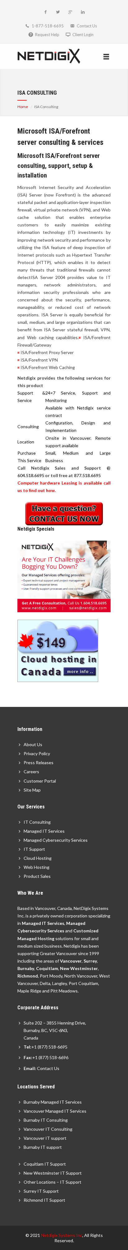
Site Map (32, 790)
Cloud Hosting (38, 858)
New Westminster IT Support (53, 1173)
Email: (30, 1068)
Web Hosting (36, 867)
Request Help (47, 34)
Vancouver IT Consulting (48, 1129)
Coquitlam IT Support (45, 1164)
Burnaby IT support (43, 1147)
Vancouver (71, 961)
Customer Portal (40, 781)
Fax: (28, 1057)
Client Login (83, 34)
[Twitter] (58, 12)
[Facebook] (45, 12)
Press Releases (38, 762)
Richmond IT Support (44, 1200)
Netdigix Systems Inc (61, 1235)
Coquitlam (47, 968)
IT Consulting (37, 822)
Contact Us (87, 25)
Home (22, 106)
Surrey (90, 961)
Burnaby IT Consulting (46, 1120)
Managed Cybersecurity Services (56, 840)
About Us (33, 744)
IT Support (34, 849)
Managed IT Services (44, 831)
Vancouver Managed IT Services (55, 1111)
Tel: (27, 1046)
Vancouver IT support (45, 1138)
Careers (31, 771)
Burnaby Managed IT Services (53, 1102)
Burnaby (25, 968)
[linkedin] (82, 12)
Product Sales (37, 876)
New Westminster (79, 968)
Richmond (27, 975)
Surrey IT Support (41, 1191)
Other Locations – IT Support (52, 1182)
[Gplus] (70, 12)
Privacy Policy (37, 753)
